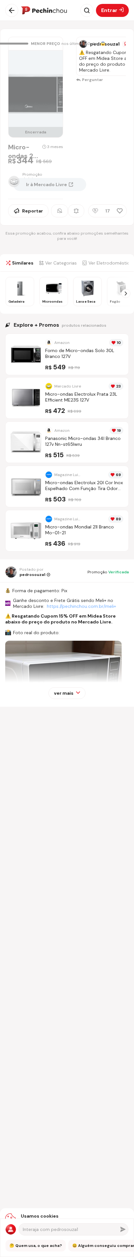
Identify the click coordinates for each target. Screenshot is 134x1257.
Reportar (32, 211)
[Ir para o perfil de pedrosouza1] (83, 44)
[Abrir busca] (86, 10)
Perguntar (92, 79)
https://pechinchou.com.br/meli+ (81, 606)
